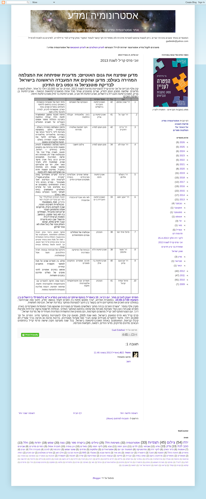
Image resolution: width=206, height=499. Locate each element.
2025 (182, 146)
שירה (81, 456)
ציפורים (185, 453)
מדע (158, 446)
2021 (182, 164)
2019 (182, 173)
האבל (151, 453)
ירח (185, 442)
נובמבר (178, 203)
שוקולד (93, 453)
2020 (182, 168)
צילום (171, 442)
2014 (182, 195)
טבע (110, 446)
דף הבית (77, 413)
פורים (77, 462)
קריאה (164, 465)
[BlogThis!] (132, 334)
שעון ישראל (177, 251)
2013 (182, 199)
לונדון (186, 462)
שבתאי (146, 446)
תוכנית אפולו (54, 446)
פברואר (178, 261)
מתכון (147, 462)
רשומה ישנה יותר (27, 413)
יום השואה (129, 453)
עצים (23, 449)
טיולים (94, 442)
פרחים (83, 449)
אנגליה (168, 459)
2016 (182, 186)
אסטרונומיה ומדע (103, 15)
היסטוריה (141, 453)
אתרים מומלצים (45, 453)
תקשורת (62, 456)
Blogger (97, 478)
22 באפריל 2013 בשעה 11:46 (109, 352)
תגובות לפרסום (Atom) (117, 418)
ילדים (135, 446)
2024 (182, 151)
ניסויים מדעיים (36, 446)
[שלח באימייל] (135, 334)
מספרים (170, 456)
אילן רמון (60, 453)
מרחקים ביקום (156, 456)
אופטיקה (32, 456)
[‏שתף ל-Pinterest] (123, 334)
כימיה (20, 453)
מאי (180, 225)
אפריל (179, 229)
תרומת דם (178, 233)
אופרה (23, 456)
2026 (182, 142)
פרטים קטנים (41, 462)
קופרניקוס (91, 456)
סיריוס (129, 462)
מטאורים (181, 456)
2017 (182, 182)
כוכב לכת (183, 446)
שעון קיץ (125, 465)
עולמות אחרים (110, 462)
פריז (31, 462)
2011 (182, 275)
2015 (182, 190)
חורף (83, 459)
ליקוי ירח (155, 449)
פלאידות (69, 462)
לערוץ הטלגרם (96, 47)
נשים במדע (141, 456)
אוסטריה (42, 456)
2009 (182, 284)
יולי (180, 221)
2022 (182, 160)
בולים (147, 459)
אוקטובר (177, 207)
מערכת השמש (158, 462)
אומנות (181, 449)
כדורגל (32, 459)
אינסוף (176, 459)
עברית (129, 456)
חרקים (48, 459)
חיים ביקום (66, 459)
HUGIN (51, 456)
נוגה (62, 442)
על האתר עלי (181, 127)
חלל (25, 442)
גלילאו (119, 459)
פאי (92, 462)
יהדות (38, 442)
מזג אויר (117, 453)
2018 (182, 177)
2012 (182, 271)
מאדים (83, 446)
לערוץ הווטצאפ (78, 47)
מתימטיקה (141, 449)
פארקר (85, 462)
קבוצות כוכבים (106, 456)
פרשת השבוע (181, 124)
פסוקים (52, 462)
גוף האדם (129, 459)
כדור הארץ (169, 449)
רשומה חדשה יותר (129, 413)
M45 (84, 453)
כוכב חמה (122, 446)
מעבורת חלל (34, 449)
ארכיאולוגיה (157, 459)
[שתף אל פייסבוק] (126, 334)
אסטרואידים (108, 449)
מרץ (180, 256)
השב (128, 361)
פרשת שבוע (105, 453)
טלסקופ (94, 449)
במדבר (139, 459)
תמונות (161, 453)
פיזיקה (119, 456)
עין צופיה (70, 446)
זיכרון (90, 459)
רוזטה (156, 465)
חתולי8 (125, 352)
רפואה (133, 465)
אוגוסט (178, 216)
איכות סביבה (73, 453)
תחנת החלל (172, 453)
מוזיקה (170, 462)
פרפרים (23, 462)
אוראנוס (185, 459)
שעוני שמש (70, 449)
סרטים (121, 462)
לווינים (47, 449)
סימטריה (138, 462)
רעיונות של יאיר (145, 465)
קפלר (171, 465)
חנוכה (56, 459)
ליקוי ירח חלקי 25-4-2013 (170, 238)
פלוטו (60, 462)
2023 (182, 155)
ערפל (100, 462)
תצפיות (153, 442)
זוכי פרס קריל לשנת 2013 (170, 242)
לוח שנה (24, 459)
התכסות (57, 449)
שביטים (21, 446)
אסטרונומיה (133, 442)
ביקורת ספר (78, 442)
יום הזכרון (30, 453)
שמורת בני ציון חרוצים (172, 246)
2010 (182, 279)
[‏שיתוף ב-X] (129, 334)
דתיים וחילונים (108, 459)
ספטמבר (177, 212)
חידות (75, 459)
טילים (41, 459)
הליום (98, 459)
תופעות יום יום (125, 449)
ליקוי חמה (97, 446)
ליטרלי (178, 462)
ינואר (179, 265)
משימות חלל (112, 442)
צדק (168, 446)
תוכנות (72, 456)
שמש (50, 442)
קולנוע (186, 465)
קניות (179, 465)
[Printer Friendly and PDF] (30, 335)
